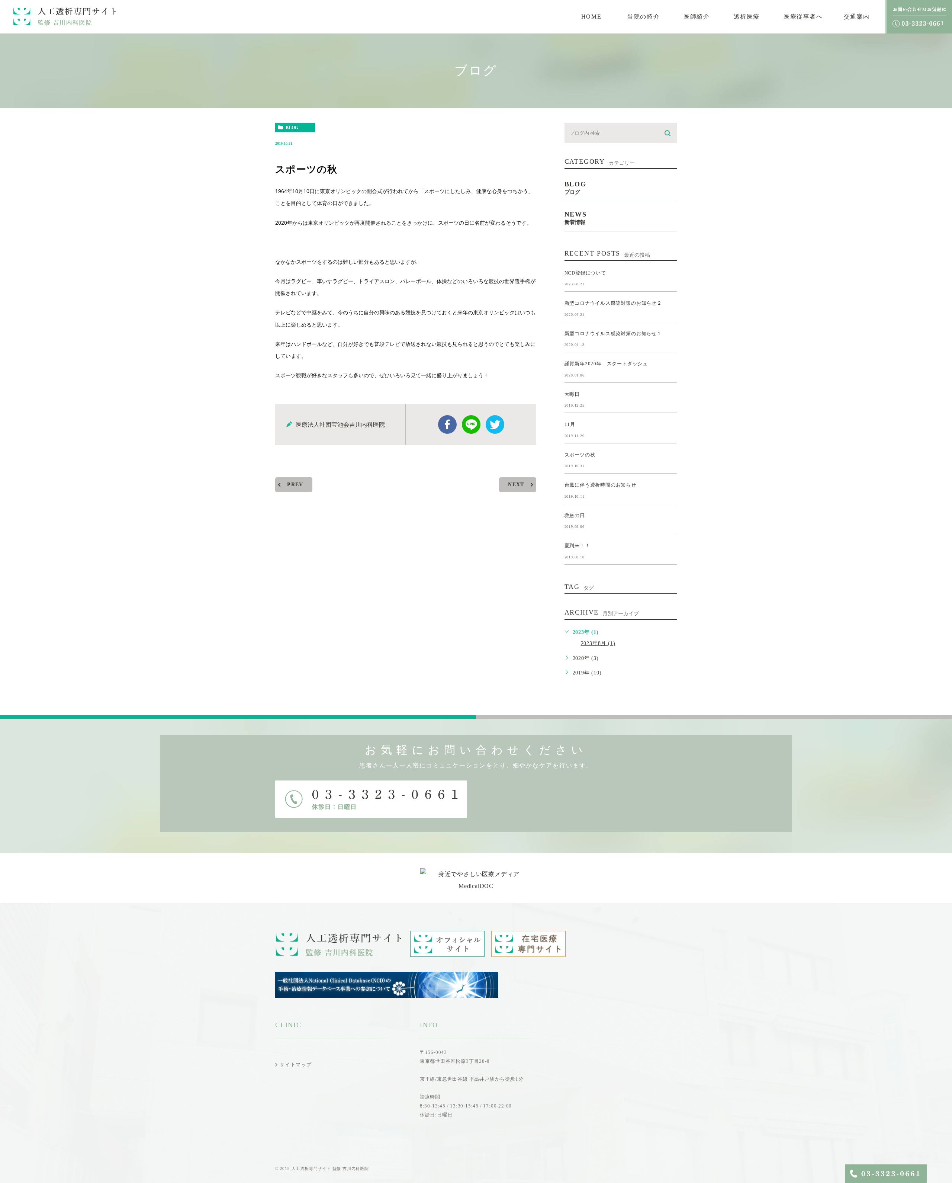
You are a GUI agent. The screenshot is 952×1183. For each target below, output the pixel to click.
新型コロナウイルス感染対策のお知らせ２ (613, 303)
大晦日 (572, 394)
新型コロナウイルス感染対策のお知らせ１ (613, 333)
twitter (495, 424)
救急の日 (575, 515)
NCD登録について (585, 273)
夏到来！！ (577, 545)
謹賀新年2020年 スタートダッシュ (606, 363)
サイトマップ (296, 1064)
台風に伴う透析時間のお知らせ (600, 485)
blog (292, 127)
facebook (447, 424)
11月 (570, 424)
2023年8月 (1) (598, 643)
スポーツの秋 (580, 454)
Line (471, 424)
